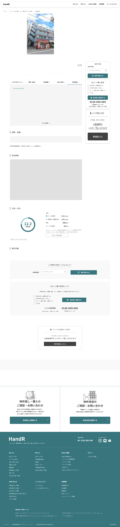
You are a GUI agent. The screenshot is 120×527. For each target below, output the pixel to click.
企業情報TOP (65, 485)
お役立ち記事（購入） (15, 476)
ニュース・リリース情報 (68, 496)
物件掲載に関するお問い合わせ (17, 493)
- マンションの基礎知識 (67, 459)
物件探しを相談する (30, 420)
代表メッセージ (65, 493)
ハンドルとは (39, 485)
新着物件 (11, 467)
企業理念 (63, 491)
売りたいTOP (39, 456)
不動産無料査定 (39, 459)
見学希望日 (91, 66)
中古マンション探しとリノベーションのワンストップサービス (31, 513)
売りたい (83, 4)
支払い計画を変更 (57, 235)
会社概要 (63, 488)
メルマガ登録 (12, 499)
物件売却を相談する (90, 420)
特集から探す (12, 465)
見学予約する (99, 76)
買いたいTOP (13, 456)
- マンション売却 (66, 464)
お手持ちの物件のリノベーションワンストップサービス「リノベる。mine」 (81, 513)
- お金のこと (64, 467)
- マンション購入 (66, 462)
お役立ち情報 (92, 4)
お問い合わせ (12, 496)
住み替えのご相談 (14, 491)
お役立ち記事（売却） (41, 470)
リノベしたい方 (111, 4)
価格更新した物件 (14, 470)
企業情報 (101, 4)
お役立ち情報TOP (66, 456)
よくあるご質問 (92, 456)
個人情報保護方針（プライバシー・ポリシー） (23, 524)
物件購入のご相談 (14, 485)
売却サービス (39, 465)
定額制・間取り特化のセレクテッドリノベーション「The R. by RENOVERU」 (35, 516)
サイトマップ (7, 524)
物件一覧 (11, 473)
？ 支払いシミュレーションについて (18, 239)
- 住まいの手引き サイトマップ (69, 470)
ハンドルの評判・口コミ (42, 488)
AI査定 (37, 462)
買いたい (75, 4)
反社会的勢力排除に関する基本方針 (44, 524)
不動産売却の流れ (40, 467)
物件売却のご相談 (14, 488)
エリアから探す (13, 459)
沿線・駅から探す (14, 462)
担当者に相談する (99, 98)
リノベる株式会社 (66, 516)
